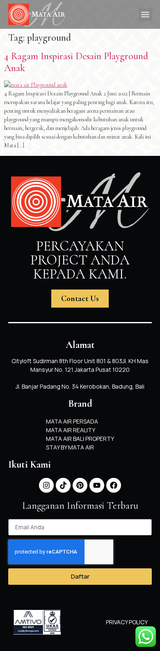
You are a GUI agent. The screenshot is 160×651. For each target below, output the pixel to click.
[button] (145, 14)
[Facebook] (113, 485)
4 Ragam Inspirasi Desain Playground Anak (76, 62)
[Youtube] (96, 485)
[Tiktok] (63, 485)
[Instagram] (46, 485)
